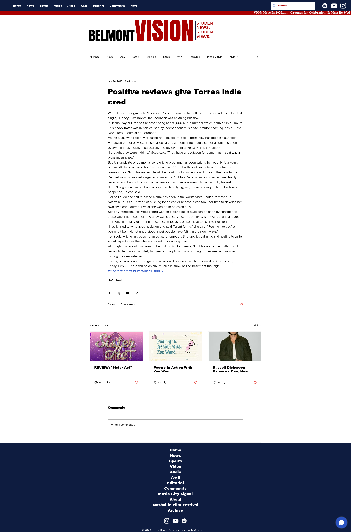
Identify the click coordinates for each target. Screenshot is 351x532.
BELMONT (112, 36)
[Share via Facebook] (109, 293)
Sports (136, 56)
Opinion (151, 56)
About (175, 499)
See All (257, 324)
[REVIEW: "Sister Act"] (116, 346)
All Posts (94, 56)
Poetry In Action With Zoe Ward (173, 369)
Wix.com (198, 530)
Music (166, 56)
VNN (179, 56)
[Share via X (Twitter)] (118, 293)
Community (175, 488)
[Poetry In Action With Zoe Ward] (175, 346)
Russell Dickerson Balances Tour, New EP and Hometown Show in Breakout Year (234, 369)
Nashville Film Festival (175, 505)
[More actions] (241, 81)
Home (175, 450)
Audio (175, 472)
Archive (175, 510)
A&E (122, 56)
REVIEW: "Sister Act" (113, 367)
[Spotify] (325, 6)
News (110, 56)
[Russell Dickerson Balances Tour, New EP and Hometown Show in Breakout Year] (234, 346)
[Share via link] (136, 293)
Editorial (175, 483)
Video (175, 466)
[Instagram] (343, 6)
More (233, 56)
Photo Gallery (214, 56)
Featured (195, 56)
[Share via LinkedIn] (127, 293)
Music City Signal (175, 494)
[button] (256, 56)
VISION (164, 31)
